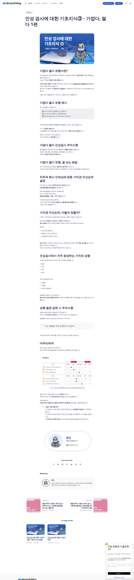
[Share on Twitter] (58, 464)
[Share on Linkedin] (71, 464)
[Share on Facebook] (53, 464)
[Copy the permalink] (80, 464)
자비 (53, 480)
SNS (61, 3)
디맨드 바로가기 (108, 3)
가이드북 (37, 3)
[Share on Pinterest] (62, 464)
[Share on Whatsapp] (67, 464)
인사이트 (44, 3)
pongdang (29, 12)
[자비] (46, 483)
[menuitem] (25, 3)
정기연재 (53, 3)
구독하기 (119, 3)
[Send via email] (76, 464)
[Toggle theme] (130, 3)
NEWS (30, 3)
